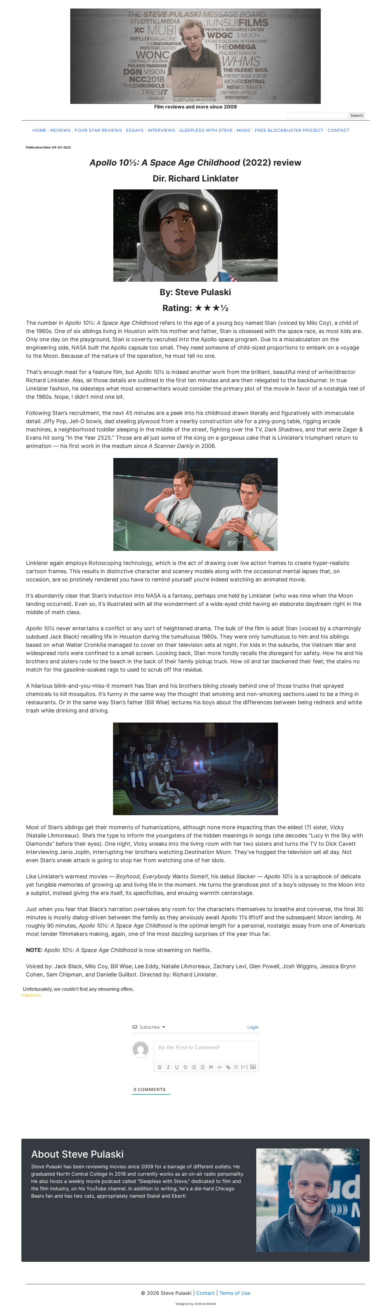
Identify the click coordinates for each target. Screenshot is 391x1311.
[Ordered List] (194, 1067)
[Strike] (185, 1067)
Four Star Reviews (98, 130)
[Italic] (168, 1067)
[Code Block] (219, 1067)
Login (252, 1027)
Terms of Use (234, 1293)
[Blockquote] (211, 1067)
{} (236, 1066)
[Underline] (177, 1067)
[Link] (228, 1067)
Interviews (161, 130)
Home (39, 130)
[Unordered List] (202, 1067)
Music (244, 130)
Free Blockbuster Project (289, 130)
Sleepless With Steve (206, 130)
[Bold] (159, 1067)
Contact (338, 130)
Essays (135, 130)
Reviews (60, 130)
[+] (244, 1066)
